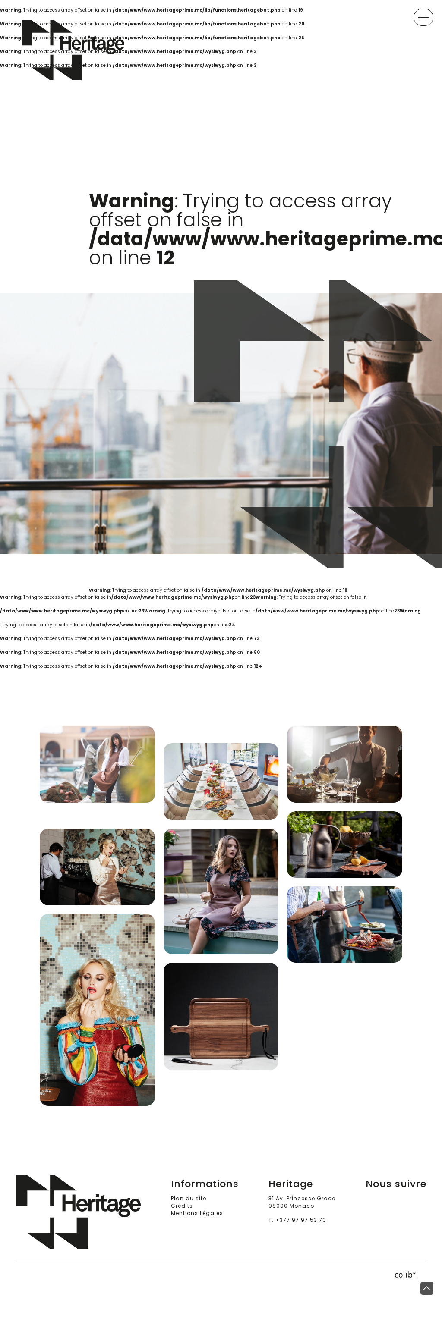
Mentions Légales (197, 1213)
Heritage (89, 50)
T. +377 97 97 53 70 (297, 1220)
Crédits (182, 1205)
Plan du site (188, 1198)
